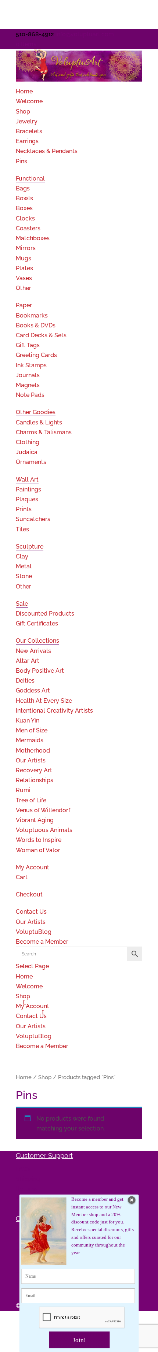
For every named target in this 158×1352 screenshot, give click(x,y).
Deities (25, 680)
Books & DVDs (35, 325)
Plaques (27, 499)
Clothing (27, 442)
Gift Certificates (37, 623)
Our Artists (31, 760)
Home (24, 91)
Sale (22, 603)
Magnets (28, 385)
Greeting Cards (36, 355)
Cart (22, 877)
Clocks (25, 218)
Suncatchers (33, 519)
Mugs (23, 258)
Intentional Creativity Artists (54, 710)
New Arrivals (33, 650)
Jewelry (26, 121)
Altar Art (27, 660)
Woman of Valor (38, 850)
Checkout (29, 894)
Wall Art (27, 479)
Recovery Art (34, 770)
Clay (22, 556)
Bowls (24, 198)
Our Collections (37, 640)
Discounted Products (45, 613)
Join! (79, 1340)
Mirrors (26, 248)
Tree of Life (31, 800)
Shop (23, 111)
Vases (24, 278)
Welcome (29, 101)
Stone (24, 576)
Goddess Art (33, 690)
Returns (26, 1188)
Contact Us (31, 911)
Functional (30, 178)
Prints (24, 509)
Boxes (24, 208)
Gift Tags (28, 345)
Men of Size (31, 730)
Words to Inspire (38, 839)
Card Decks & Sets (41, 335)
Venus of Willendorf (43, 810)
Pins (21, 161)
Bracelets (29, 131)
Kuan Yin (27, 720)
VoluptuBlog (33, 931)
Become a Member (42, 941)
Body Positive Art (40, 670)
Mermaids (29, 740)
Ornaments (31, 461)
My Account (32, 867)
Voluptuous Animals (44, 830)
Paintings (28, 489)
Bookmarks (32, 315)
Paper (24, 305)
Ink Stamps (31, 365)
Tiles (22, 529)
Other (23, 288)
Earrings (27, 141)
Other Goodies (35, 412)
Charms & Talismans (44, 432)
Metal (24, 566)
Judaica (26, 452)
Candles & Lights (39, 422)
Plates (24, 268)
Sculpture (29, 546)
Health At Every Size (44, 700)
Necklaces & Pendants (47, 151)
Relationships (34, 780)
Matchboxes (33, 238)
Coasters (28, 228)
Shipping (28, 1178)
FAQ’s (23, 1169)
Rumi (23, 790)
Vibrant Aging (35, 820)
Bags (23, 188)
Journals (28, 375)
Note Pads (30, 394)
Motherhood (33, 750)
